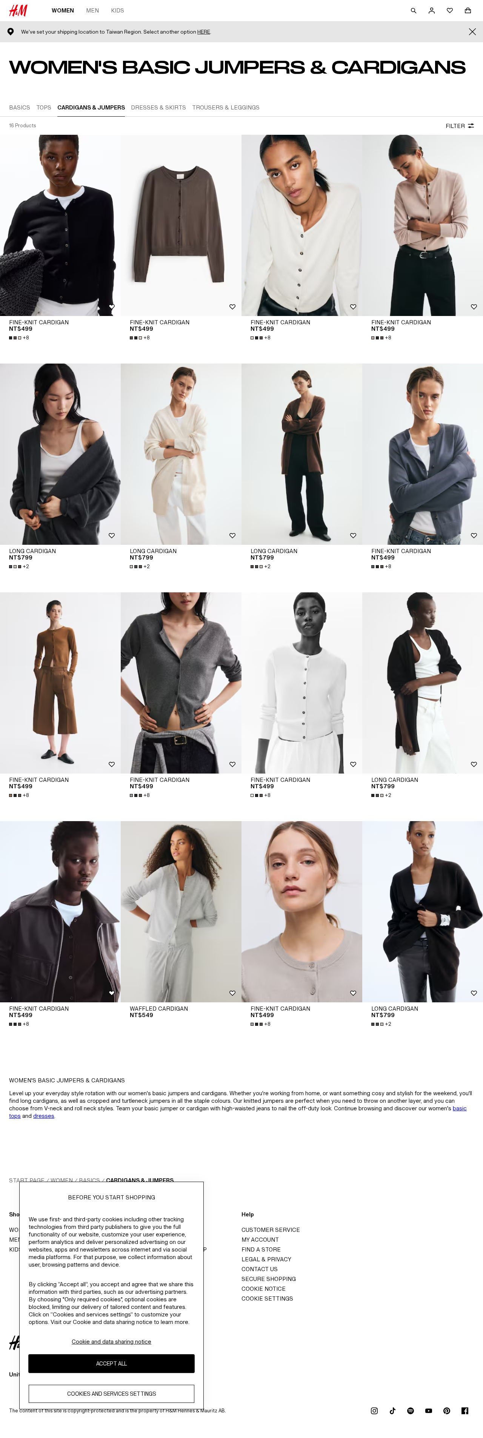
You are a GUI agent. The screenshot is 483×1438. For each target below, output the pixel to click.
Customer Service (271, 1230)
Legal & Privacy (266, 1259)
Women (63, 10)
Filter (455, 126)
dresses (43, 1116)
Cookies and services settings (111, 1393)
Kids (117, 10)
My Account (260, 1239)
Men (92, 10)
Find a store (261, 1249)
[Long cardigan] (60, 454)
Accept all (111, 1363)
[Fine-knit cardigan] (60, 225)
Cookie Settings (267, 1298)
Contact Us (260, 1269)
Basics (89, 1180)
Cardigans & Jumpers (140, 1180)
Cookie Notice (264, 1288)
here (203, 32)
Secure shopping (269, 1279)
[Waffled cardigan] (181, 911)
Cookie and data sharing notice (111, 1341)
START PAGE (27, 1180)
